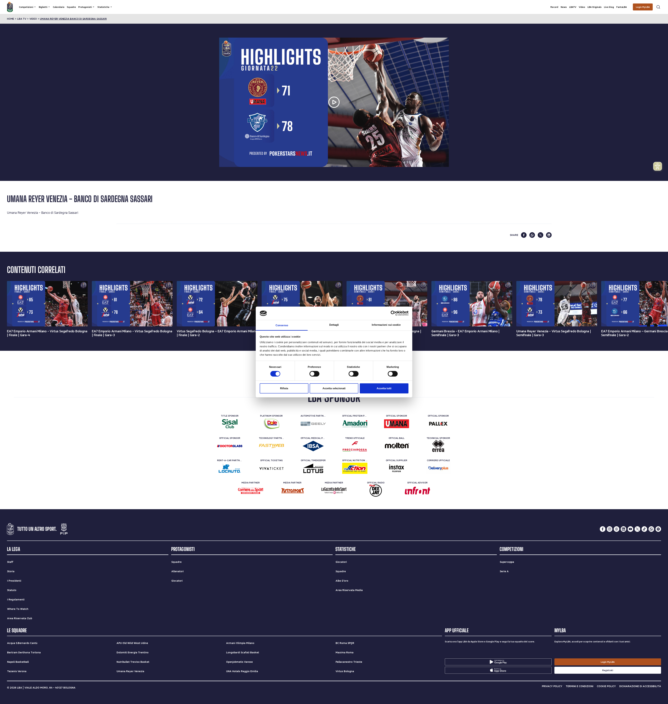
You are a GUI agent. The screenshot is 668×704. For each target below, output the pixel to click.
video (33, 18)
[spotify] (658, 529)
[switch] (314, 374)
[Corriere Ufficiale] (438, 468)
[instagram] (609, 529)
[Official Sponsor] (396, 424)
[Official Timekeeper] (313, 468)
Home (10, 18)
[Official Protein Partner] (354, 424)
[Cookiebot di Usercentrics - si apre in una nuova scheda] (393, 313)
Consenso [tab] (282, 325)
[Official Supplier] (396, 468)
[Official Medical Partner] (313, 446)
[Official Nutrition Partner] (354, 468)
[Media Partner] (250, 490)
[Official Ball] (396, 446)
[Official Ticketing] (271, 468)
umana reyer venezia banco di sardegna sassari (73, 18)
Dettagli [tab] (334, 324)
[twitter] (540, 235)
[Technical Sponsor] (438, 446)
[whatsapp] (532, 235)
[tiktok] (644, 529)
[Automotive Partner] (313, 424)
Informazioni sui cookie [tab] (386, 324)
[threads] (616, 529)
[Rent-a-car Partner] (229, 468)
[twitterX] (637, 529)
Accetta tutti (384, 388)
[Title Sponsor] (229, 424)
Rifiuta (284, 388)
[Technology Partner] (271, 446)
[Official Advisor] (417, 490)
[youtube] (630, 529)
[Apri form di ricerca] (658, 7)
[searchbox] (334, 4)
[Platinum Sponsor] (271, 424)
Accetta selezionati (334, 388)
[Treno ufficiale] (354, 446)
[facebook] (524, 235)
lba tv (21, 18)
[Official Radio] (375, 490)
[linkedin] (549, 235)
